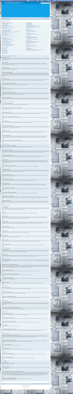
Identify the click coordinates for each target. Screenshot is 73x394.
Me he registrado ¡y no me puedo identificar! (6, 25)
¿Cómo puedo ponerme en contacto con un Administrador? (32, 50)
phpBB (31, 122)
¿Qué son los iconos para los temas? (5, 53)
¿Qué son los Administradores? (29, 23)
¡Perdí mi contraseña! (4, 27)
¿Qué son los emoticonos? (4, 49)
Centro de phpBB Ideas (34, 367)
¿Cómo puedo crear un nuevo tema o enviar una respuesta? (8, 38)
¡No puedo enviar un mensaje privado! (30, 30)
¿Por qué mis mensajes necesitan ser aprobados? (7, 45)
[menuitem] (7, 18)
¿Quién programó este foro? (29, 48)
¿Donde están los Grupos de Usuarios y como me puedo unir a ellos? (33, 25)
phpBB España (28, 386)
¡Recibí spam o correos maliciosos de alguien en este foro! (32, 31)
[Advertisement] (26, 11)
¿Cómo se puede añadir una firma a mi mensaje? (7, 39)
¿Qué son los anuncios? (4, 51)
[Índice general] (3, 2)
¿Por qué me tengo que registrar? (5, 23)
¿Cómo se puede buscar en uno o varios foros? (31, 36)
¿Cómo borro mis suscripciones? (29, 43)
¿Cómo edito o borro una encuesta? (5, 41)
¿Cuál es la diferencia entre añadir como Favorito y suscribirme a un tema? (33, 41)
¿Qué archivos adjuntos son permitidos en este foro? (31, 45)
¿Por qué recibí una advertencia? (5, 43)
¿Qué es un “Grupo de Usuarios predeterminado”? (31, 27)
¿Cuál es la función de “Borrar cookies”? (6, 28)
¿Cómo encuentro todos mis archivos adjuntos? (31, 46)
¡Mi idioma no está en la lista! (4, 33)
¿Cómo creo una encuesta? (4, 40)
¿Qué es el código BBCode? (4, 48)
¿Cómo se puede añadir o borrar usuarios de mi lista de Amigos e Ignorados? (34, 34)
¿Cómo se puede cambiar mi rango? (5, 35)
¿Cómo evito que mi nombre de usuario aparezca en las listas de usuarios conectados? (11, 31)
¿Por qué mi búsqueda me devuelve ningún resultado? (31, 37)
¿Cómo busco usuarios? (28, 38)
